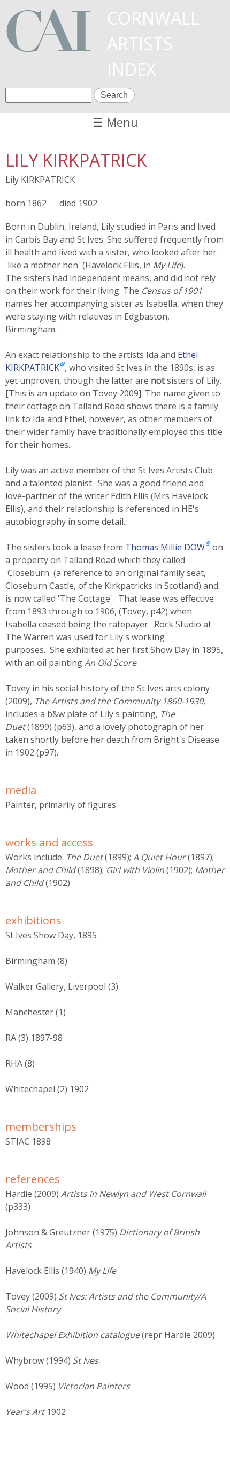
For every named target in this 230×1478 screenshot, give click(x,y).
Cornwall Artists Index (153, 43)
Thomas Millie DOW (165, 547)
